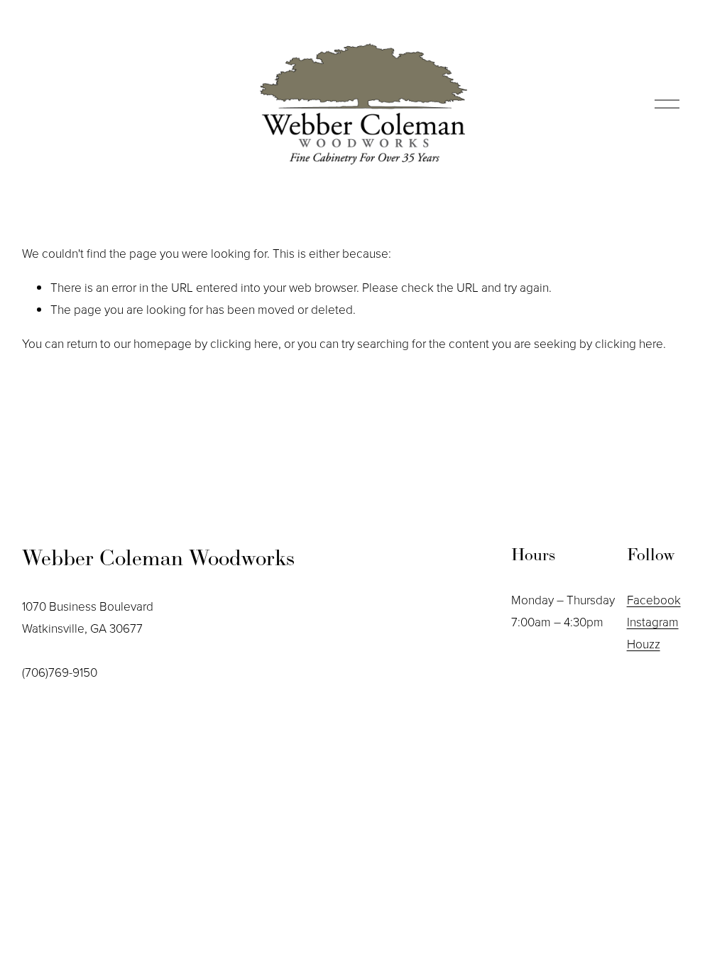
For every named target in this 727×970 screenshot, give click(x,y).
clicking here (244, 343)
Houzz (643, 643)
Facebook (654, 599)
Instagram (653, 621)
